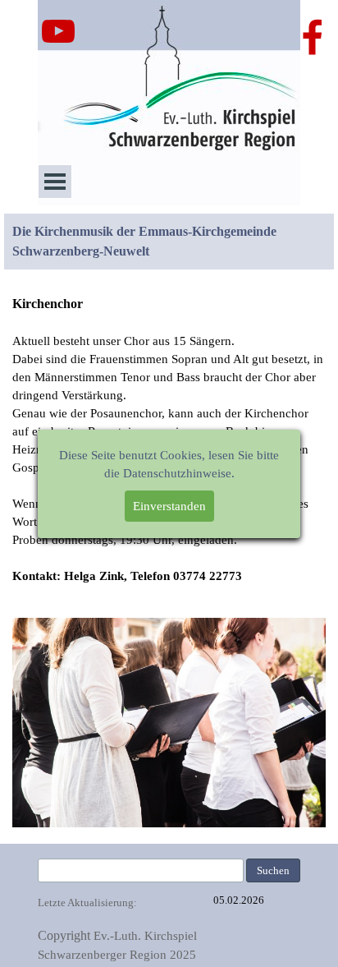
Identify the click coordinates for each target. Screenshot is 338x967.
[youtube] (58, 31)
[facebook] (312, 37)
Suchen (273, 870)
